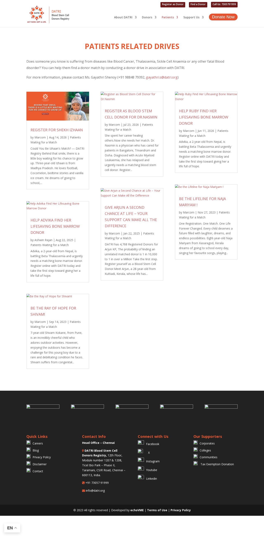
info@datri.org (95, 490)
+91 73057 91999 (97, 483)
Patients (168, 17)
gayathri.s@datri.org (162, 77)
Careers (38, 443)
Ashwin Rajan (43, 240)
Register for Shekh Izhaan (57, 129)
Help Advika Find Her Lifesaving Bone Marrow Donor (55, 226)
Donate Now (223, 17)
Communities (208, 457)
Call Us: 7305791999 (224, 4)
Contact (38, 471)
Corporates (207, 443)
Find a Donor (198, 4)
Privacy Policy (42, 457)
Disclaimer (40, 464)
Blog (36, 450)
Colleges (205, 450)
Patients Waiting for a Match (50, 245)
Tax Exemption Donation (217, 464)
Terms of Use (157, 510)
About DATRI (123, 17)
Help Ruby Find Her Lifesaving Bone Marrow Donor (203, 117)
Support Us (191, 17)
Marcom (40, 137)
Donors (147, 17)
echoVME (137, 510)
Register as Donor (173, 4)
